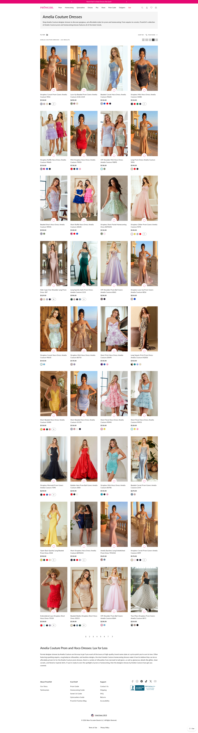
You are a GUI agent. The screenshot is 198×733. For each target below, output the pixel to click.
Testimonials (44, 690)
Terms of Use (93, 727)
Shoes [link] (103, 7)
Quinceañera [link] (81, 7)
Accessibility (104, 701)
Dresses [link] (90, 7)
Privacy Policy (105, 727)
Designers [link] (122, 7)
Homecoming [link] (69, 7)
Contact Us (104, 686)
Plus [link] (97, 7)
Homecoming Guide (77, 690)
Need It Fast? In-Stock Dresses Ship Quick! (99, 1)
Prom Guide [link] (112, 7)
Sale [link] (129, 7)
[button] (142, 7)
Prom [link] (60, 7)
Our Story (43, 686)
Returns (103, 697)
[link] (147, 7)
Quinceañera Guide (77, 697)
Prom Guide (74, 686)
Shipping (103, 690)
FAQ (102, 694)
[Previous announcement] (71, 2)
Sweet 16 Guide (76, 694)
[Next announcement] (126, 2)
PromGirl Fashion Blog (78, 701)
